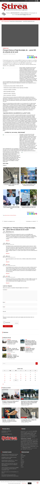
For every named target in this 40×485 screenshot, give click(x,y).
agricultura (23, 431)
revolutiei (11, 215)
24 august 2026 (27, 352)
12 (15, 376)
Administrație (5, 48)
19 (15, 378)
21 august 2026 (9, 358)
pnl (22, 443)
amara (27, 431)
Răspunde (7, 240)
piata (5, 215)
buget (25, 432)
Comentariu (5, 289)
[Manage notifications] (37, 483)
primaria (35, 443)
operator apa (34, 442)
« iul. (3, 384)
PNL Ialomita (26, 443)
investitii (24, 440)
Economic (22, 461)
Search (37, 363)
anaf (31, 431)
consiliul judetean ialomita (28, 434)
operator (29, 442)
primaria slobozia (25, 444)
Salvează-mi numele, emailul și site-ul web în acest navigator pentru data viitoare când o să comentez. (18, 318)
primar (31, 443)
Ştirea (14, 344)
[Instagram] (36, 57)
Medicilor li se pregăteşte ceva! (9, 221)
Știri (26, 339)
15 (30, 376)
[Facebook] (28, 57)
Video (22, 465)
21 (25, 378)
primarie (8, 215)
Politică (22, 464)
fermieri (34, 436)
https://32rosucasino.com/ (6, 471)
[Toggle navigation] (3, 19)
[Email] (34, 57)
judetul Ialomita (24, 441)
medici (24, 442)
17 (4, 378)
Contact (22, 466)
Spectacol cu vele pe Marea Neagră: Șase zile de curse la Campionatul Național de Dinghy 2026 (30, 342)
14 (25, 376)
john (7, 264)
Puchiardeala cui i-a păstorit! (31, 221)
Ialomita (26, 439)
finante (27, 437)
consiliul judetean (28, 433)
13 (20, 376)
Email (4, 306)
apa (35, 431)
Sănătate (22, 457)
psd (22, 446)
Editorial (26, 0)
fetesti (23, 437)
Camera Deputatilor (31, 432)
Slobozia (14, 215)
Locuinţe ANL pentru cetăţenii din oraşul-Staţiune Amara (30, 349)
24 (4, 380)
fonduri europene (32, 437)
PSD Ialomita (27, 446)
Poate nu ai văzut (6, 387)
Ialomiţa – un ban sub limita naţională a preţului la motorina (13, 349)
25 (10, 380)
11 (10, 376)
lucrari (30, 441)
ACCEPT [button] (29, 483)
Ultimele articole (7, 337)
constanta (32, 434)
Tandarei (24, 449)
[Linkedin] (32, 57)
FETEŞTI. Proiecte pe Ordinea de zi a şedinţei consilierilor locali (12, 342)
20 (20, 378)
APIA (22, 432)
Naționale (22, 462)
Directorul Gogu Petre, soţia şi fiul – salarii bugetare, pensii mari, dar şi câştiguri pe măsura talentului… (10, 464)
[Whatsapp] (30, 57)
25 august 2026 (9, 344)
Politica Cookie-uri (31, 0)
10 (4, 376)
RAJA (32, 446)
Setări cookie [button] (24, 483)
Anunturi (9, 339)
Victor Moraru (29, 449)
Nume (4, 302)
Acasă (22, 454)
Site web (4, 311)
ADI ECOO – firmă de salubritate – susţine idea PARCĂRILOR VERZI (13, 356)
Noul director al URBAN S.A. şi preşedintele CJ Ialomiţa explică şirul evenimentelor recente (10, 468)
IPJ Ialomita (29, 440)
